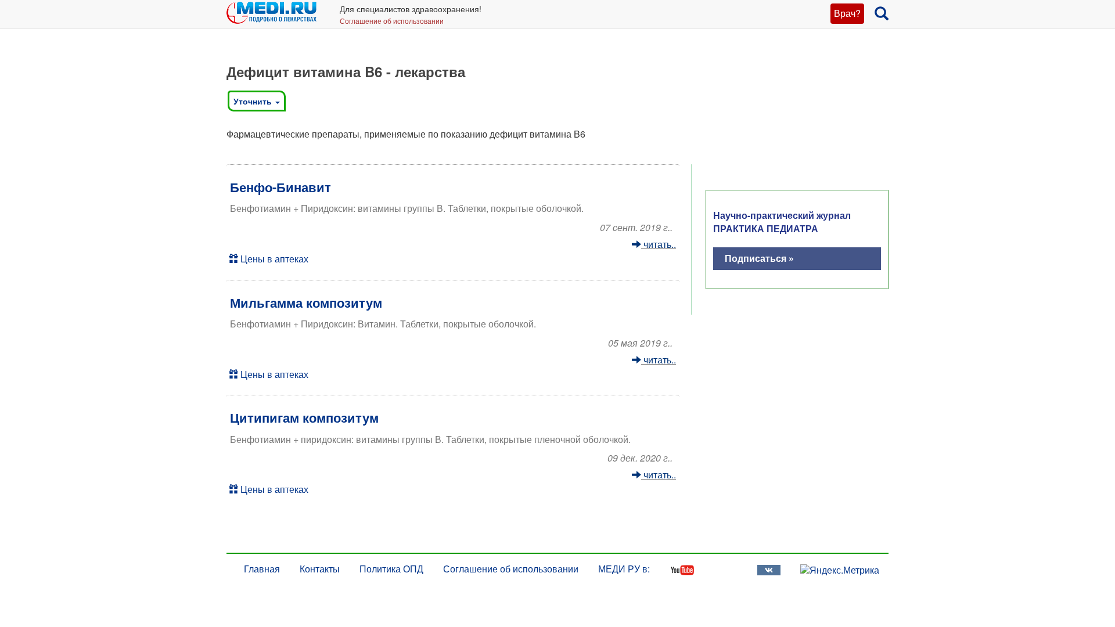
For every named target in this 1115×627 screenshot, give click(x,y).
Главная (262, 568)
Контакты (320, 568)
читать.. (658, 244)
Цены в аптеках (273, 258)
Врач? (847, 13)
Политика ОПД (391, 568)
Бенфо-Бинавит (280, 187)
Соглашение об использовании (392, 21)
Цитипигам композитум (304, 417)
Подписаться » (759, 258)
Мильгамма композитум (306, 302)
